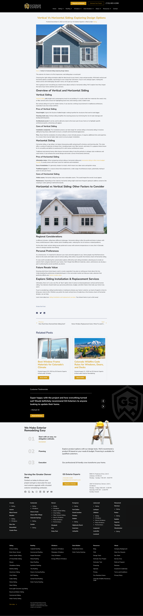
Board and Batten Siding (16, 592)
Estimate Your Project (99, 559)
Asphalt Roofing (35, 549)
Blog (94, 549)
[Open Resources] (110, 9)
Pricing (95, 572)
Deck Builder (76, 545)
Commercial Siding (15, 595)
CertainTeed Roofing (36, 579)
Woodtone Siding (14, 565)
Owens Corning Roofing (37, 572)
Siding (95, 22)
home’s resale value (55, 275)
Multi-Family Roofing (36, 582)
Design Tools (97, 555)
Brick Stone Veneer (15, 552)
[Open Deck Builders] (93, 9)
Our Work (117, 555)
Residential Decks (77, 549)
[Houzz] (33, 492)
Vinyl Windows (56, 555)
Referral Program (119, 562)
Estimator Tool (97, 562)
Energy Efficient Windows (59, 559)
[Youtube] (51, 492)
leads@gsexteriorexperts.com (72, 480)
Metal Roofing (34, 559)
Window (48, 373)
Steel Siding (13, 585)
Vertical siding (40, 98)
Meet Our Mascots (119, 552)
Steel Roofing (34, 562)
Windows (54, 545)
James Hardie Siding (15, 555)
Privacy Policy (118, 575)
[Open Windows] (81, 9)
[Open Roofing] (71, 9)
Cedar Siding (13, 579)
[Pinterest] (44, 492)
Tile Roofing (34, 569)
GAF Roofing (34, 575)
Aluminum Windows (57, 549)
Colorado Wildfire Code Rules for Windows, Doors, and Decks (89, 364)
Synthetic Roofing (35, 565)
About (116, 545)
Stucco (11, 562)
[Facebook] (25, 492)
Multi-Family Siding (15, 599)
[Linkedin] (40, 492)
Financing (96, 565)
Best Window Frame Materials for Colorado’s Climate (51, 364)
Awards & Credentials (120, 569)
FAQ (94, 552)
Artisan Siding (13, 549)
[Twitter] (48, 492)
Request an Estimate (70, 484)
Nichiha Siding (13, 569)
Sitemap (32, 610)
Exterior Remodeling (89, 373)
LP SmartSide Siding (15, 559)
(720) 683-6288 (112, 3)
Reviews (116, 565)
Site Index (12, 604)
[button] (37, 313)
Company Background (120, 549)
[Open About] (100, 9)
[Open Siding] (63, 9)
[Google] (29, 492)
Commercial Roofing (36, 552)
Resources (96, 545)
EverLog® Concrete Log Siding (18, 589)
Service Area (118, 559)
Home (37, 71)
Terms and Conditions (120, 572)
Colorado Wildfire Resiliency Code (101, 579)
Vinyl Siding (13, 575)
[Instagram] (37, 492)
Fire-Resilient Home (99, 575)
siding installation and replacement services (62, 297)
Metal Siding (13, 582)
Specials (95, 569)
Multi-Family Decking (78, 552)
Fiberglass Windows (57, 552)
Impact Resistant (35, 555)
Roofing (32, 545)
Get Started (42, 442)
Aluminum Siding (14, 572)
